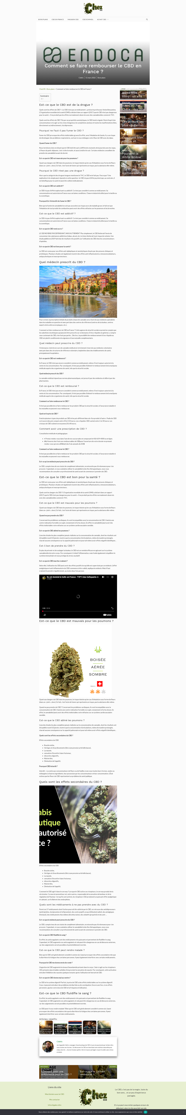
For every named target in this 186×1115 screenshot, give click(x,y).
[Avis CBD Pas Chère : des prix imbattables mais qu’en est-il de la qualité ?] (133, 111)
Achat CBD (101, 19)
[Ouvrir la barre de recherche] (147, 19)
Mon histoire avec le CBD (54, 1094)
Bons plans (43, 19)
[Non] (184, 1112)
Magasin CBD (73, 19)
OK (145, 1112)
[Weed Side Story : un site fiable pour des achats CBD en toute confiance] (133, 98)
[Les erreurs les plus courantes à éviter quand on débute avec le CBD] (133, 127)
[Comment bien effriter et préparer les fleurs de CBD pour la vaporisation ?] (133, 143)
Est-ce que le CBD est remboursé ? (92, 1073)
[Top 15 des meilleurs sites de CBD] (133, 175)
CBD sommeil (87, 19)
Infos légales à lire (54, 1105)
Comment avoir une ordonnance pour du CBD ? (56, 1073)
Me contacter (54, 1099)
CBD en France (58, 19)
